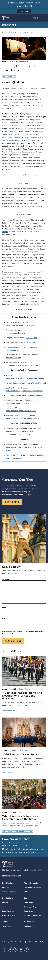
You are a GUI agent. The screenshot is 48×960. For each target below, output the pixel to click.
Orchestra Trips (30, 907)
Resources (9, 25)
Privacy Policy (39, 942)
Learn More (24, 11)
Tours (26, 898)
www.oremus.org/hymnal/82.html (31, 383)
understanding (20, 287)
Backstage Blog (9, 76)
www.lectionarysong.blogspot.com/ (21, 411)
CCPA (29, 942)
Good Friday (27, 149)
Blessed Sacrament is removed (22, 140)
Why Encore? (7, 926)
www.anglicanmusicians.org (17, 403)
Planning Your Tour (25, 831)
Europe (5, 903)
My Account (29, 922)
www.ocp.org (31, 338)
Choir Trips (28, 903)
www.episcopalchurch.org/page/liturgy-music (25, 378)
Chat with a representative (13, 843)
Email (4, 618)
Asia (4, 907)
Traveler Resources (10, 892)
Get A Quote (12, 502)
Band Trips (28, 911)
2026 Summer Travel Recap (20, 754)
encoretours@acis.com (11, 876)
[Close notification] (44, 7)
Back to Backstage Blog (18, 32)
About (4, 922)
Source (27, 183)
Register (27, 926)
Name (4, 607)
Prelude (5, 888)
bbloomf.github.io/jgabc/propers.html (22, 365)
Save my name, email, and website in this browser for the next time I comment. (23, 633)
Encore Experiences (32, 915)
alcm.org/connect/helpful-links (19, 432)
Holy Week (14, 120)
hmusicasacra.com (13, 358)
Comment (6, 579)
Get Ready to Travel (32, 888)
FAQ (26, 892)
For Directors (8, 883)
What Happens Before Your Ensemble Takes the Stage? (20, 818)
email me (15, 304)
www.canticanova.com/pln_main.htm (21, 325)
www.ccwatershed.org (15, 333)
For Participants (31, 883)
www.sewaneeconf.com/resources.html (22, 418)
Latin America (8, 911)
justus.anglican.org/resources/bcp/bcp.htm (24, 391)
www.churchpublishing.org (33, 396)
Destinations (7, 898)
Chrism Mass (35, 126)
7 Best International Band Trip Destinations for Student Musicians (22, 695)
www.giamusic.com (29, 342)
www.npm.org (12, 350)
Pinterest (27, 215)
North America (8, 915)
